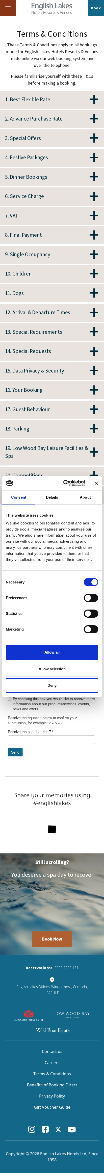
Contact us (52, 1051)
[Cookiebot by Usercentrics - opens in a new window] (64, 483)
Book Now (52, 939)
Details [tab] (52, 497)
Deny (52, 685)
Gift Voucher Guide (52, 1107)
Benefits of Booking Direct (52, 1085)
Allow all (52, 652)
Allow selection (52, 669)
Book (96, 8)
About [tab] (85, 497)
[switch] (91, 598)
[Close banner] (96, 483)
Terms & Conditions (52, 1074)
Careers (52, 1062)
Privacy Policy (52, 1096)
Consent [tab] (18, 497)
